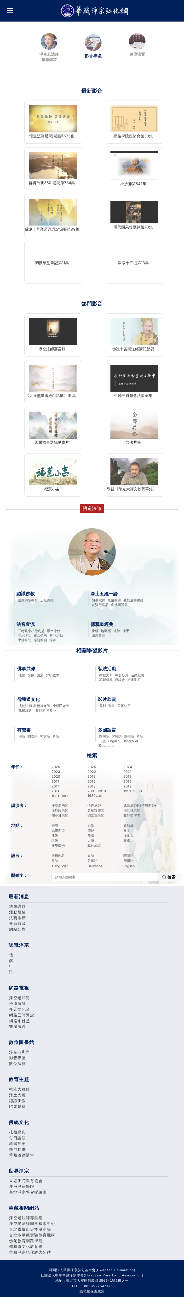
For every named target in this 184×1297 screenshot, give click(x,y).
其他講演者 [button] (43, 710)
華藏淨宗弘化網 (95, 10)
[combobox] (116, 877)
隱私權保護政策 (92, 1291)
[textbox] (104, 877)
